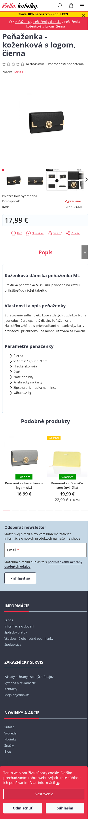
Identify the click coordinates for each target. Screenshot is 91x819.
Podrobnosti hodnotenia (66, 64)
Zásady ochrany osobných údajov (28, 677)
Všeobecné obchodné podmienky (28, 638)
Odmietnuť (22, 808)
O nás (8, 620)
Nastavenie (44, 793)
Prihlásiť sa (20, 578)
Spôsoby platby (15, 632)
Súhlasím (65, 808)
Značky (9, 745)
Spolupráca (12, 644)
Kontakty (10, 689)
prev (4, 448)
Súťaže (9, 727)
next (86, 448)
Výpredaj (10, 733)
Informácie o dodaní (19, 626)
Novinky (10, 739)
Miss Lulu (21, 72)
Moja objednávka (17, 695)
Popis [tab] (45, 252)
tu (57, 782)
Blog (7, 751)
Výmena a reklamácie (20, 683)
